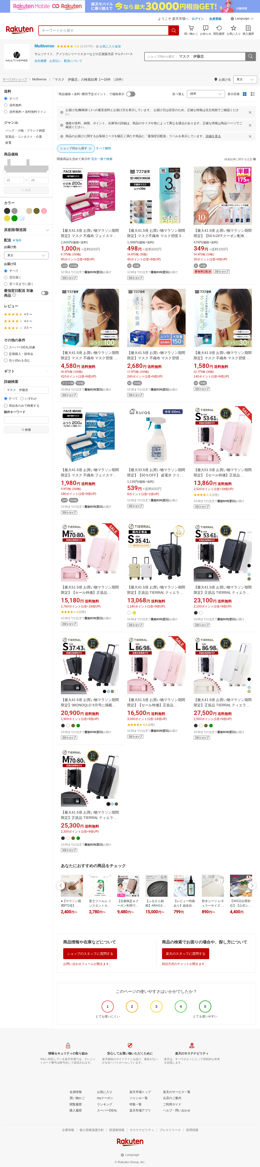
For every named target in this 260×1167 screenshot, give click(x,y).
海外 (18, 240)
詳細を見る (213, 136)
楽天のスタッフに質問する (185, 954)
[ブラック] (7, 211)
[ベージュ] (29, 211)
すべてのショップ (15, 79)
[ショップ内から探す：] (250, 56)
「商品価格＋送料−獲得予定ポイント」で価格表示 (90, 94)
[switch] (44, 293)
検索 (28, 190)
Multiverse (44, 46)
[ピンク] (44, 211)
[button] (242, 19)
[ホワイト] (22, 211)
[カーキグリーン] (37, 211)
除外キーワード (14, 412)
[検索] (174, 30)
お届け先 (10, 247)
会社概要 (41, 61)
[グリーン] (14, 218)
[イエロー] (7, 218)
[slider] (4, 172)
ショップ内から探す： (162, 56)
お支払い (55, 61)
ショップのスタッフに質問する (90, 954)
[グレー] (14, 211)
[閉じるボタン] (250, 112)
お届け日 (10, 264)
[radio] (5, 98)
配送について (73, 61)
